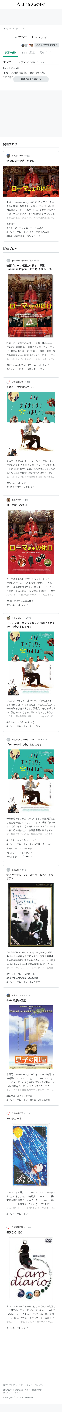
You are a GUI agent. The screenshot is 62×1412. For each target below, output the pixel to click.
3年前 (28, 995)
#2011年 (11, 223)
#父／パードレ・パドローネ (21, 974)
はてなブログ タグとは (13, 1390)
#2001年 (11, 1096)
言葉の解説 (10, 52)
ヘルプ (27, 1390)
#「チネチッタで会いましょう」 (23, 840)
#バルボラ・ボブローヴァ (19, 856)
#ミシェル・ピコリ (16, 368)
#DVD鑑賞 (33, 978)
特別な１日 (18, 618)
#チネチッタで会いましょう (21, 486)
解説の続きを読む (29, 79)
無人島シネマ (17, 156)
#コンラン (35, 726)
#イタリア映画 (24, 1096)
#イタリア (35, 982)
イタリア (8, 72)
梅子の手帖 (16, 500)
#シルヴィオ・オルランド (19, 852)
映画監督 (21, 72)
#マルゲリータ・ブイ (40, 844)
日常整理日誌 (17, 382)
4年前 (28, 1113)
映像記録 (15, 870)
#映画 (9, 236)
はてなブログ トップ (15, 29)
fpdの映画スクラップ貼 (22, 260)
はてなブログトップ (11, 1392)
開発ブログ (37, 1390)
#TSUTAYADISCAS (16, 978)
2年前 (28, 618)
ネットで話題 (28, 52)
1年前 (27, 156)
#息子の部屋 (44, 1100)
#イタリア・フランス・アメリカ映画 (25, 227)
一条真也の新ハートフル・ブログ (26, 739)
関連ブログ (45, 52)
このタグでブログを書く (46, 45)
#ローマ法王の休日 (39, 232)
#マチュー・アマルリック (19, 848)
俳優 (31, 72)
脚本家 (40, 72)
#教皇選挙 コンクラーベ (27, 236)
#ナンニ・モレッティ (17, 232)
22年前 (28, 1227)
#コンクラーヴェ (36, 368)
